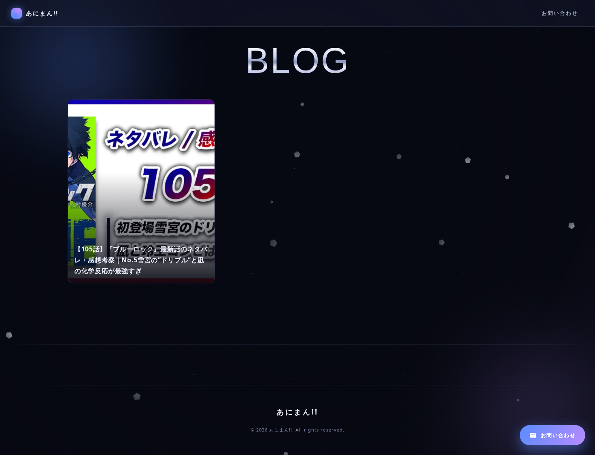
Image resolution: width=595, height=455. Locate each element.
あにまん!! (42, 13)
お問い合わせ (560, 13)
